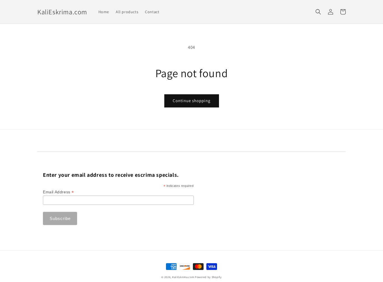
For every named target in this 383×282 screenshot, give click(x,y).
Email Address (58, 192)
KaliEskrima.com (183, 277)
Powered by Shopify (208, 277)
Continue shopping (192, 100)
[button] (318, 12)
